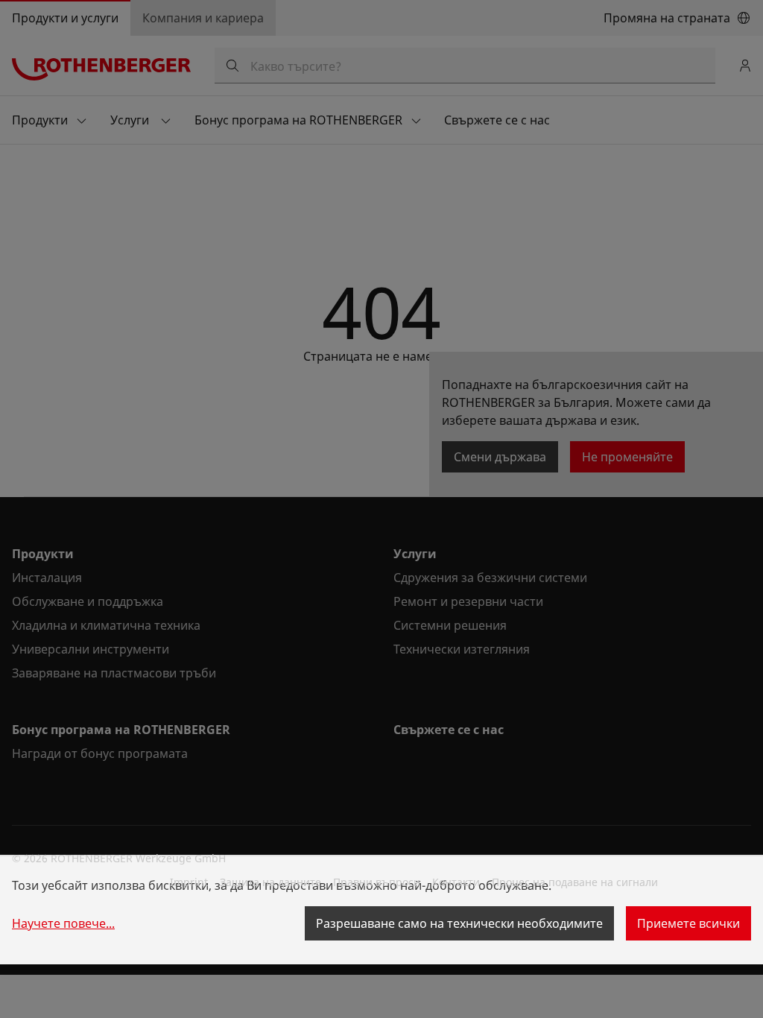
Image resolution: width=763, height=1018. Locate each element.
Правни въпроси (376, 882)
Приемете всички (688, 923)
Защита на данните (270, 882)
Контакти (456, 882)
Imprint (189, 882)
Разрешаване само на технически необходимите (459, 923)
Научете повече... (63, 923)
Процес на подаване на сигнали (575, 882)
